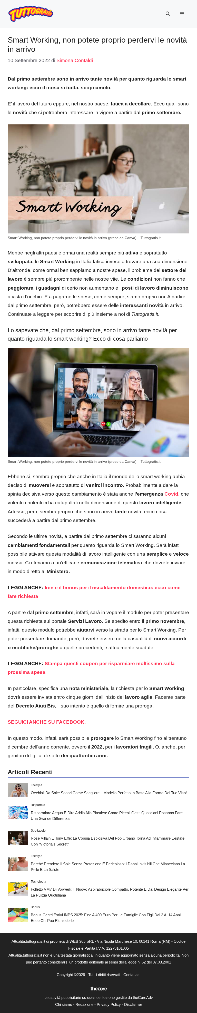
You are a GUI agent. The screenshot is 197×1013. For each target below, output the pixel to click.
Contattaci (131, 974)
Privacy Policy (109, 1004)
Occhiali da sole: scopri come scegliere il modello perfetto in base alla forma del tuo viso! (109, 793)
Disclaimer (133, 1004)
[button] (168, 14)
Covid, (172, 494)
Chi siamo (63, 1004)
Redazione (84, 1004)
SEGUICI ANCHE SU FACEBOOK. (47, 722)
